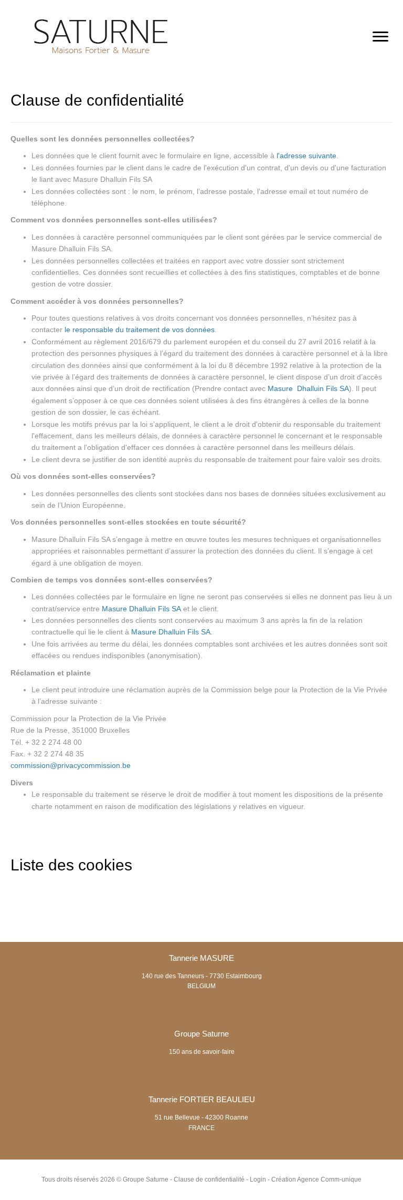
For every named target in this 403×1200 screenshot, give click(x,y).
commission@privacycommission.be (70, 765)
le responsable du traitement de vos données (140, 329)
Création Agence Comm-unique (316, 1179)
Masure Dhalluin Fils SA (308, 388)
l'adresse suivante (306, 155)
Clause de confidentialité (209, 1179)
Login (258, 1179)
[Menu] (380, 37)
